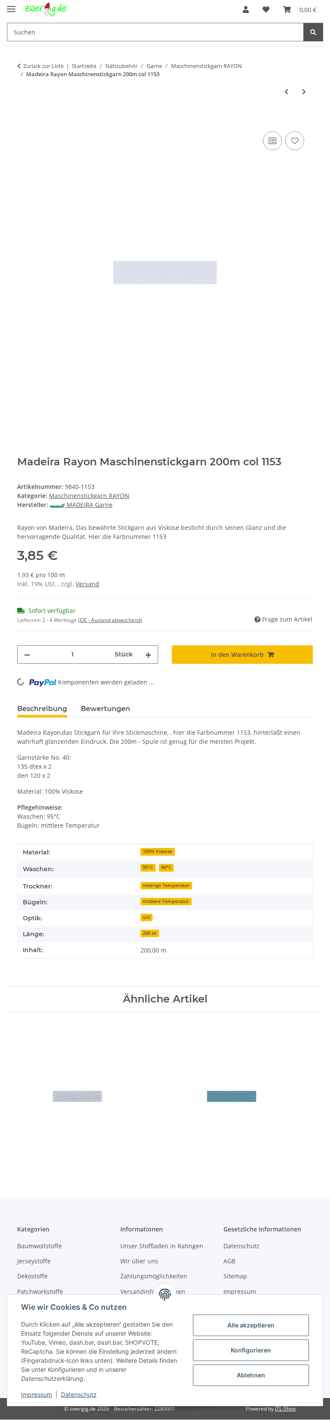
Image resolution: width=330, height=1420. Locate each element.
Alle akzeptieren (251, 1325)
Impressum (36, 1394)
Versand (87, 584)
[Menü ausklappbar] (11, 5)
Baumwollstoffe (39, 1246)
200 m (149, 933)
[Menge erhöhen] (148, 654)
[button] (246, 9)
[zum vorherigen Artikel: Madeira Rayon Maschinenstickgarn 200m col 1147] (286, 91)
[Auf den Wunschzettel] (294, 140)
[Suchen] (313, 32)
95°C (148, 867)
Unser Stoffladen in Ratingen (161, 1246)
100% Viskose (157, 851)
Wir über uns (139, 1261)
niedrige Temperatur (166, 885)
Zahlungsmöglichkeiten (153, 1276)
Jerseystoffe (34, 1261)
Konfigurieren (251, 1350)
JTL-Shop (285, 1408)
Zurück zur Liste (43, 66)
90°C (166, 867)
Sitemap (235, 1276)
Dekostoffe (32, 1276)
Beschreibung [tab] (42, 709)
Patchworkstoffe (40, 1291)
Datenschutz (79, 1394)
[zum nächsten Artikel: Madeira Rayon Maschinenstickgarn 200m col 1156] (304, 91)
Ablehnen (251, 1375)
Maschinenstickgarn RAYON (89, 496)
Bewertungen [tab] (105, 709)
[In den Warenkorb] (24, 119)
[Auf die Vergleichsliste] (272, 140)
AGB (229, 1261)
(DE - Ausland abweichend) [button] (110, 620)
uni (146, 917)
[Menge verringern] (27, 654)
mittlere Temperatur (166, 901)
